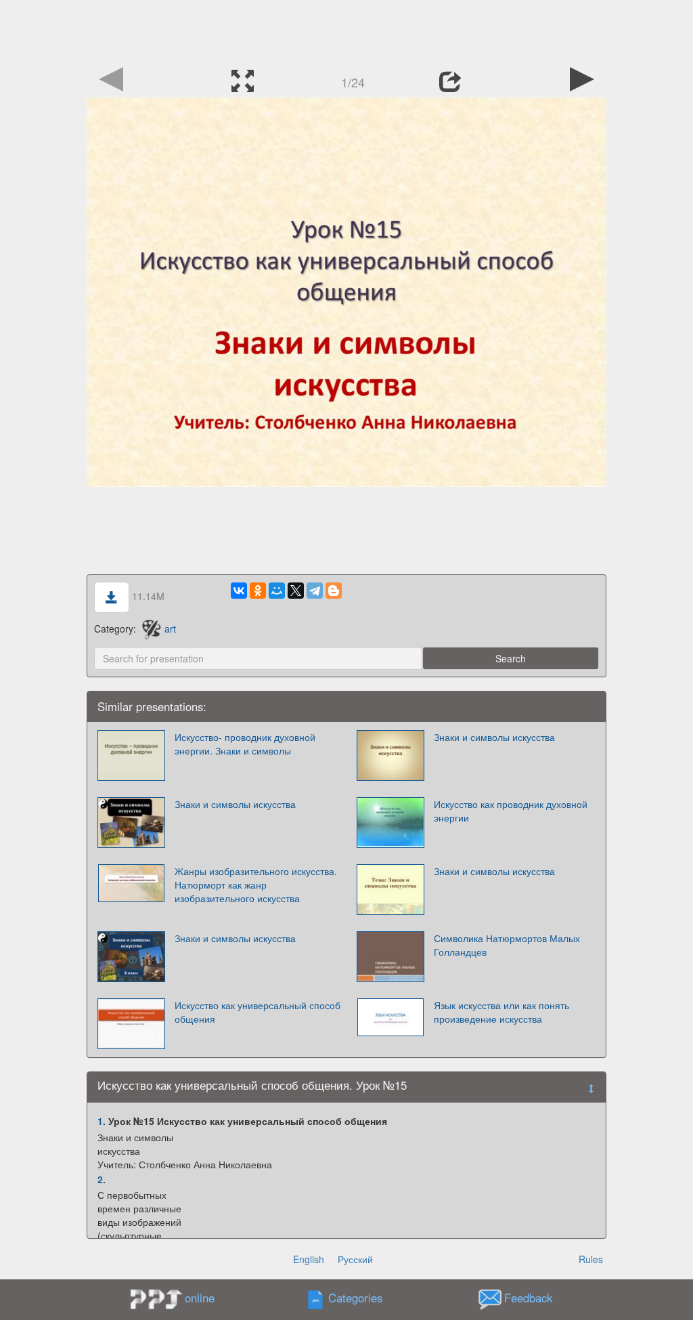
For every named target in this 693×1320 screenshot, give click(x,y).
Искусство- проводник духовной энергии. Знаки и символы (245, 743)
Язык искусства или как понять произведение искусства (501, 1011)
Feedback (528, 1298)
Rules (591, 1259)
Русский (355, 1259)
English (308, 1259)
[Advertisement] (346, 30)
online (200, 1298)
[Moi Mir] (277, 590)
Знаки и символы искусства (494, 737)
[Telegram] (315, 590)
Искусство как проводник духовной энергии (510, 810)
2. (101, 1179)
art (170, 628)
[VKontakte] (239, 590)
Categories (355, 1298)
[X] (296, 590)
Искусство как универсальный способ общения (257, 1011)
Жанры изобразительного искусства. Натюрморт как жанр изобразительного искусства (256, 884)
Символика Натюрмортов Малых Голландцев (507, 944)
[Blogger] (334, 590)
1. (101, 1121)
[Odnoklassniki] (258, 590)
